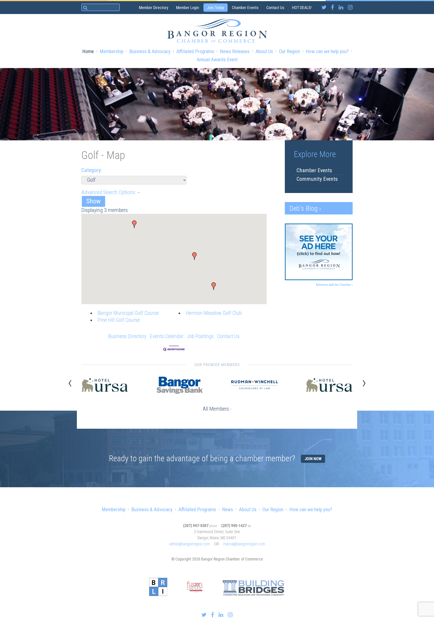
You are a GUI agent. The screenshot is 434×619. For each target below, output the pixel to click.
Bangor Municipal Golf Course (128, 313)
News (227, 509)
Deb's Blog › (305, 208)
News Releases (235, 51)
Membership (111, 51)
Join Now (312, 458)
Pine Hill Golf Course (119, 320)
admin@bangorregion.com (189, 543)
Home (88, 51)
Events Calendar (167, 336)
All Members (217, 409)
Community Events (317, 179)
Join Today (215, 7)
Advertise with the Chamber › (334, 285)
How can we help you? (327, 51)
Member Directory (153, 7)
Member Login (187, 7)
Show (93, 201)
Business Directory (127, 336)
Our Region (289, 51)
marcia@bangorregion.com (244, 543)
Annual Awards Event (217, 59)
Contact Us (275, 7)
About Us (264, 51)
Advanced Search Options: (108, 192)
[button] (194, 256)
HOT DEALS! (301, 7)
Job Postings (200, 336)
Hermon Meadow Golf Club (214, 313)
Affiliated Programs (195, 51)
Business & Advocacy (149, 51)
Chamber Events (245, 7)
